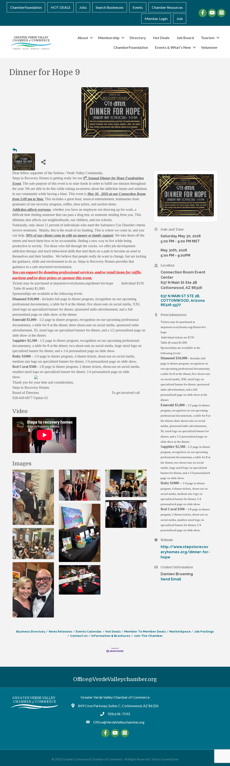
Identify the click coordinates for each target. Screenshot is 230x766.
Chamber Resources (167, 7)
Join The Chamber (148, 635)
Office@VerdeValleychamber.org (115, 679)
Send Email (171, 579)
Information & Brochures (110, 635)
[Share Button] (43, 162)
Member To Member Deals (145, 631)
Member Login (156, 18)
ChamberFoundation (26, 7)
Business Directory (30, 631)
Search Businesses (110, 7)
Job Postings (204, 631)
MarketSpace (179, 631)
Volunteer (209, 47)
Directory (138, 38)
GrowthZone (169, 759)
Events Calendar (89, 631)
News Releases (60, 631)
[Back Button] (15, 150)
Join (180, 18)
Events (138, 7)
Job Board (185, 38)
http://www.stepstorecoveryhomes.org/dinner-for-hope (185, 552)
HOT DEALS (60, 7)
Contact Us (79, 635)
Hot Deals (161, 38)
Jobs (83, 7)
